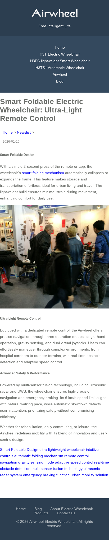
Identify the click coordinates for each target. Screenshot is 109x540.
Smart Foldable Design (19, 449)
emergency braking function (46, 475)
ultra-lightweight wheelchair (62, 449)
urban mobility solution (89, 475)
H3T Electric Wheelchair (60, 54)
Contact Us (66, 513)
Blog (59, 81)
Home (60, 47)
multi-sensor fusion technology (57, 468)
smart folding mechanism (43, 173)
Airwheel (60, 74)
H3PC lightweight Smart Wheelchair (60, 61)
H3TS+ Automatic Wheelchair (59, 68)
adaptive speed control (74, 462)
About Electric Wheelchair (71, 509)
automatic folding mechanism (38, 456)
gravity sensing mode (36, 462)
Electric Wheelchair (61, 521)
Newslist (24, 132)
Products (41, 513)
